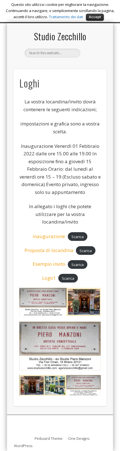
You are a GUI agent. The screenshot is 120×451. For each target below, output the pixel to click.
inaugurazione (49, 236)
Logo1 (49, 278)
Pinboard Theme (49, 438)
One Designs (78, 438)
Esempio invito (49, 264)
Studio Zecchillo (60, 36)
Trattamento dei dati (66, 16)
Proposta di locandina (49, 250)
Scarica (77, 236)
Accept (95, 16)
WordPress (23, 445)
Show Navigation (92, 73)
